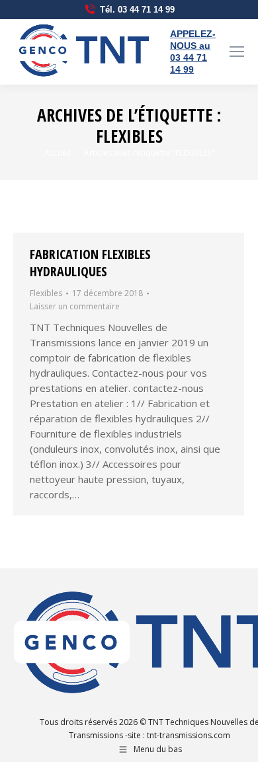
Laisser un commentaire (75, 306)
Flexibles (46, 293)
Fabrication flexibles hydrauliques (90, 262)
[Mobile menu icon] (237, 51)
